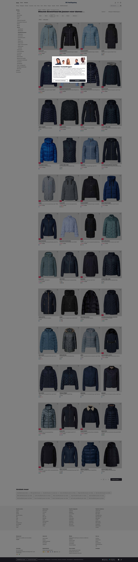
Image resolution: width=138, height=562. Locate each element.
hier (61, 76)
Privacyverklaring (56, 77)
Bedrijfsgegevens (63, 77)
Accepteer (77, 80)
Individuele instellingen (60, 80)
